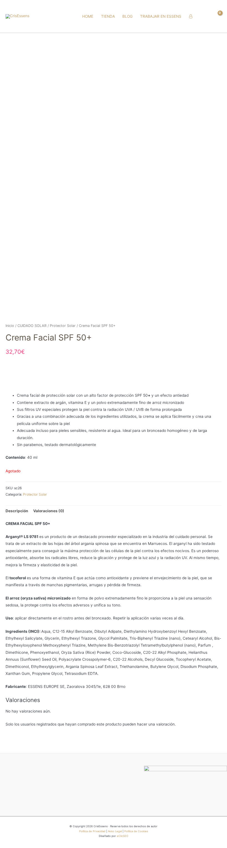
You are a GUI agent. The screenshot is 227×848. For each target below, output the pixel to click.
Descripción (17, 511)
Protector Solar (63, 326)
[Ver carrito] (216, 16)
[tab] (17, 511)
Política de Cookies (136, 831)
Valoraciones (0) (48, 511)
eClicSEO (122, 835)
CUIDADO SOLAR (32, 326)
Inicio (10, 326)
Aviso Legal (115, 831)
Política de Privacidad (92, 831)
